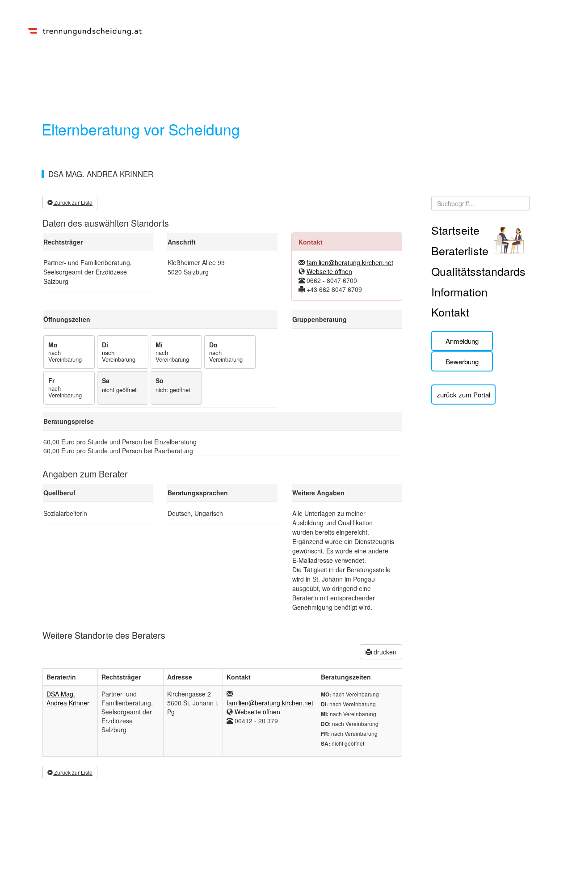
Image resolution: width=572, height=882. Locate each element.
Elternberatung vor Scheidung (141, 129)
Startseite (455, 230)
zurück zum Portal (463, 394)
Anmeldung (462, 341)
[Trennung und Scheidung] (84, 29)
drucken (384, 651)
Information (459, 291)
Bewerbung (462, 361)
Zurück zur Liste (73, 202)
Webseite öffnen (329, 271)
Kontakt (450, 312)
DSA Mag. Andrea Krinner (67, 698)
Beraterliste (459, 250)
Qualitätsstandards (478, 271)
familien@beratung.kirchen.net (350, 262)
